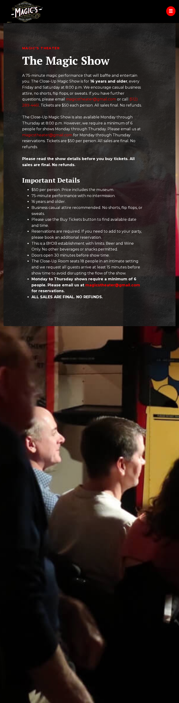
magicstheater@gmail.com (91, 99)
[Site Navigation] (171, 11)
